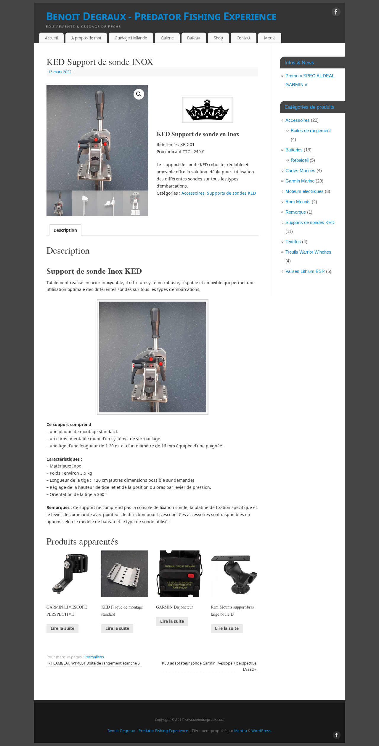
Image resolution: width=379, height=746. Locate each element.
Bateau (193, 38)
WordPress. (261, 730)
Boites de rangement (311, 130)
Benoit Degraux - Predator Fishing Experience (161, 16)
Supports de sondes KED (231, 193)
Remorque (295, 211)
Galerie (167, 38)
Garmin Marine (299, 180)
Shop (218, 38)
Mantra (240, 730)
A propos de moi (86, 38)
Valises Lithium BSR (305, 271)
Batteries (294, 149)
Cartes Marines (300, 170)
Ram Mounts (298, 201)
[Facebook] (336, 12)
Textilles (293, 241)
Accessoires (193, 193)
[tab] (65, 230)
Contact (243, 38)
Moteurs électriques (304, 191)
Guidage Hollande (131, 38)
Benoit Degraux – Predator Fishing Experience (147, 730)
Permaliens (94, 656)
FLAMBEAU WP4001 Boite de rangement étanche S (94, 663)
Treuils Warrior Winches (308, 251)
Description (65, 230)
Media (269, 38)
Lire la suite (62, 628)
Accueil (51, 38)
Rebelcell (300, 160)
